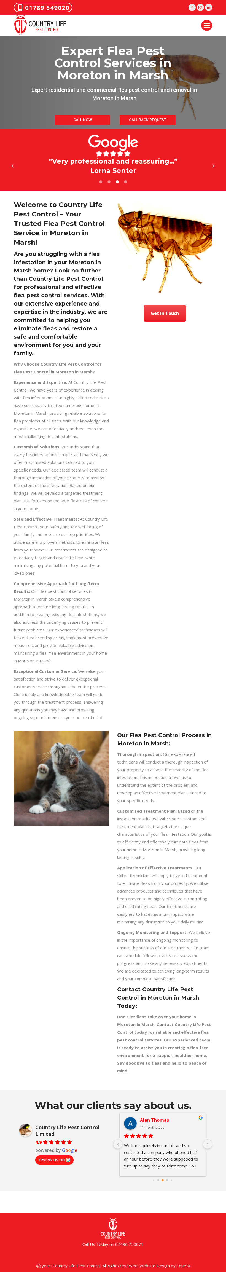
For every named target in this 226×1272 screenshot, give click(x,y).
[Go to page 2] (163, 1180)
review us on (52, 1159)
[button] (12, 166)
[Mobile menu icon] (206, 25)
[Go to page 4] (171, 1180)
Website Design (154, 1265)
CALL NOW (82, 120)
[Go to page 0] (153, 1180)
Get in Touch (165, 313)
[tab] (100, 181)
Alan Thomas (154, 1120)
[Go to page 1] (158, 1180)
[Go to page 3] (167, 1180)
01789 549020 (47, 7)
